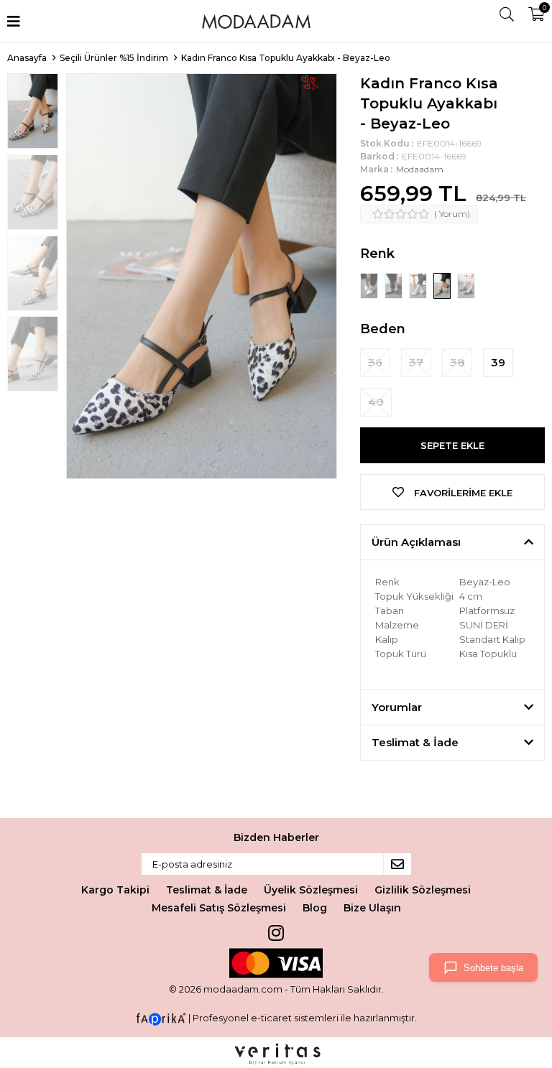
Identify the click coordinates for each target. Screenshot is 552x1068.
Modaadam (419, 169)
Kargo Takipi (115, 889)
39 (498, 362)
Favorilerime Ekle (461, 492)
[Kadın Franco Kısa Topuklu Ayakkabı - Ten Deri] (419, 285)
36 (375, 362)
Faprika (161, 1019)
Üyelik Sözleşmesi (311, 889)
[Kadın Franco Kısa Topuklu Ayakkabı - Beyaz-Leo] (443, 285)
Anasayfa (27, 57)
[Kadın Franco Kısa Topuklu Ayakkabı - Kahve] (466, 285)
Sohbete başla (493, 967)
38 (457, 362)
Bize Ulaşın (372, 907)
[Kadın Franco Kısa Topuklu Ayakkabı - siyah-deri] (394, 285)
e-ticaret (271, 1018)
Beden (382, 329)
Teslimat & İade (206, 889)
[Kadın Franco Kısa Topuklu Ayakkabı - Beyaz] (370, 285)
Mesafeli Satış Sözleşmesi (219, 907)
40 (376, 402)
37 (416, 362)
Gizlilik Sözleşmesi (422, 889)
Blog (315, 907)
